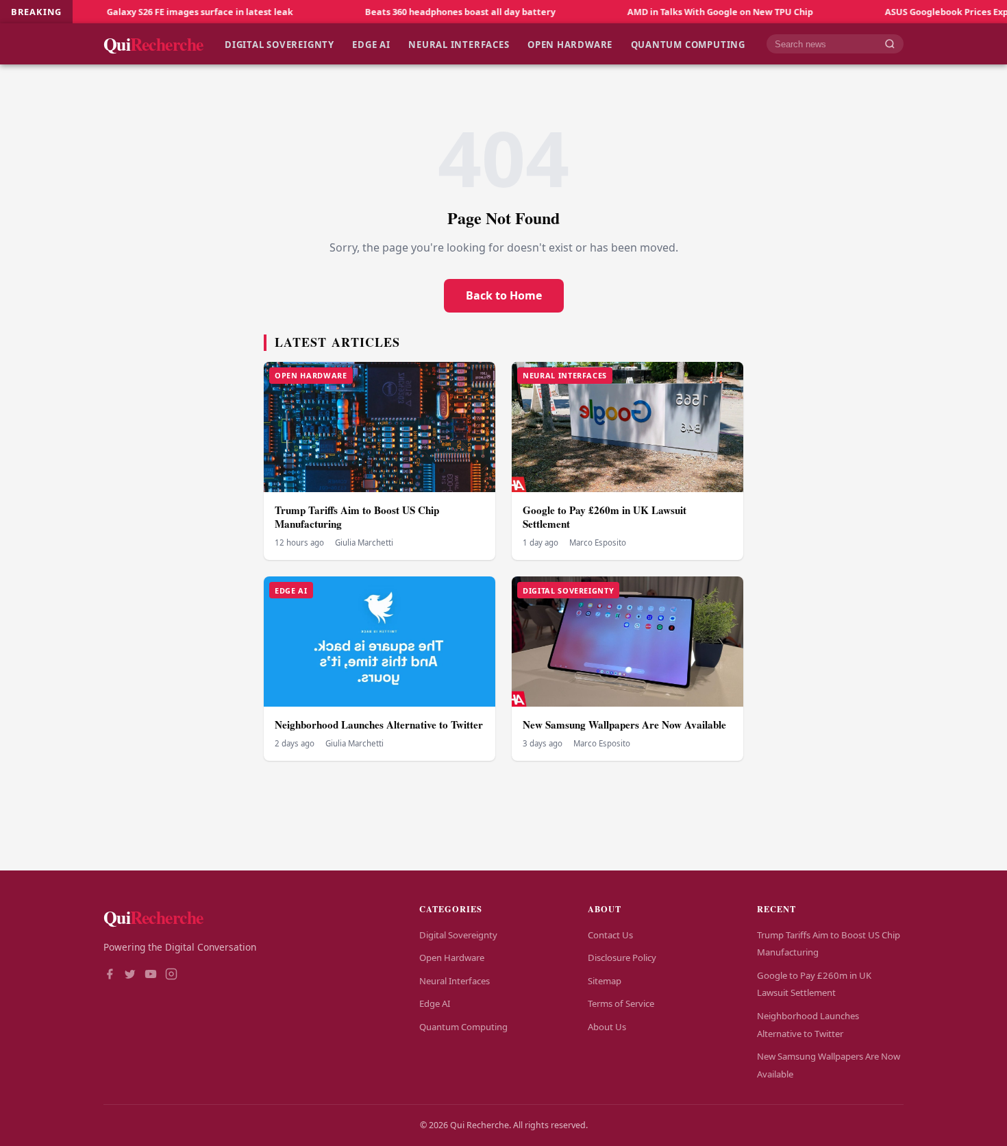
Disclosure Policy (622, 957)
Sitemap (604, 981)
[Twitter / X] (130, 975)
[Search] (890, 44)
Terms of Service (621, 1003)
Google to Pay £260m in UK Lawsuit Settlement (604, 517)
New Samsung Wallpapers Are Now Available (624, 724)
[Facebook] (109, 975)
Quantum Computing (688, 44)
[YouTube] (151, 975)
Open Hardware (569, 44)
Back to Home (504, 295)
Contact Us (610, 935)
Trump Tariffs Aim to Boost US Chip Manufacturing (357, 517)
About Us (607, 1027)
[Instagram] (171, 975)
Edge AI (371, 44)
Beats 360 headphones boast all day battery (414, 11)
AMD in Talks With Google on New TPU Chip (674, 11)
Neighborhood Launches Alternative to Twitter (379, 724)
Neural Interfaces (458, 44)
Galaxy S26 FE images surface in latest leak (153, 11)
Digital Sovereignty (279, 44)
